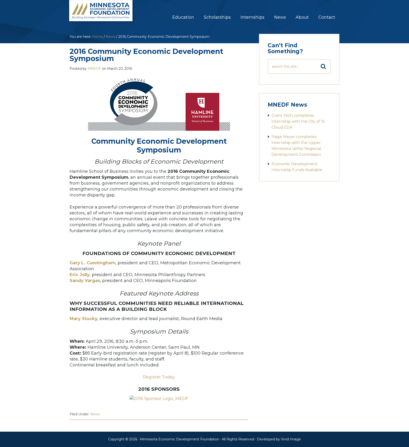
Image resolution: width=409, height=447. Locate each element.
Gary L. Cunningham (93, 262)
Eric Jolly (80, 274)
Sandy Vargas (85, 280)
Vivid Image (291, 439)
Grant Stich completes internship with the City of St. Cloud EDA (298, 121)
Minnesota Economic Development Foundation (106, 14)
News (95, 414)
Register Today (159, 377)
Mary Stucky (84, 318)
